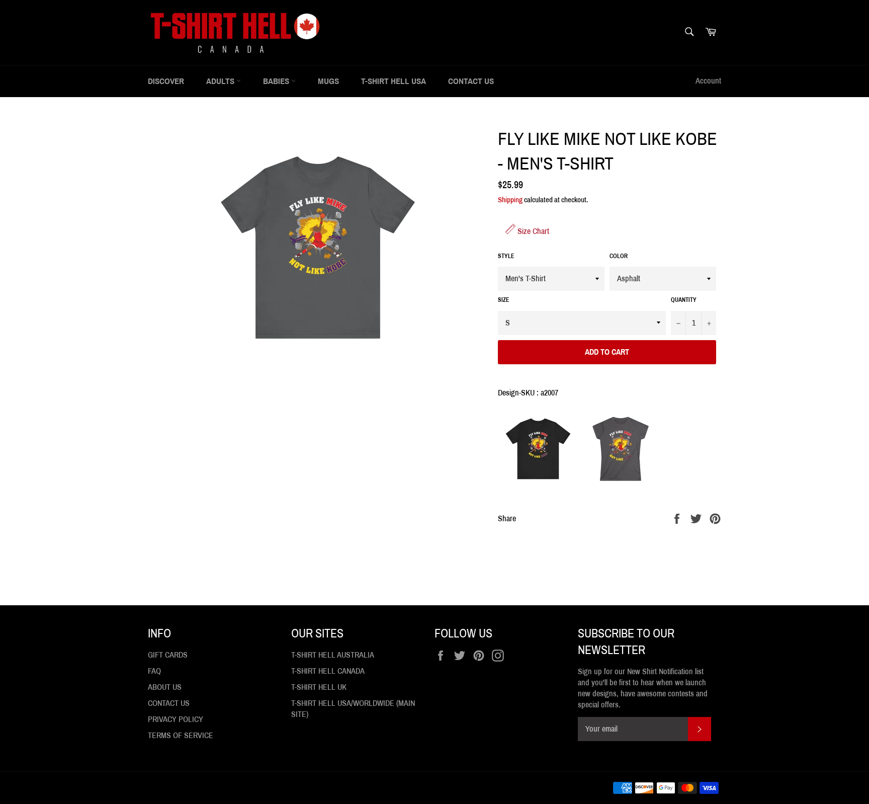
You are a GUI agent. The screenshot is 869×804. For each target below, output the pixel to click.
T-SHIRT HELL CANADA (328, 671)
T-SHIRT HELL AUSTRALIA (332, 655)
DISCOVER (166, 81)
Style (506, 256)
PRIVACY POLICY (175, 719)
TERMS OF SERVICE (180, 735)
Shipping (510, 200)
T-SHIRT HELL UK (318, 687)
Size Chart (532, 231)
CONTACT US (471, 81)
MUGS (328, 81)
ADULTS (221, 81)
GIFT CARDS (168, 655)
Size (503, 299)
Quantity (684, 299)
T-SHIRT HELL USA (393, 81)
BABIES (277, 81)
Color (619, 256)
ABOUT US (165, 687)
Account (708, 80)
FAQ (154, 671)
